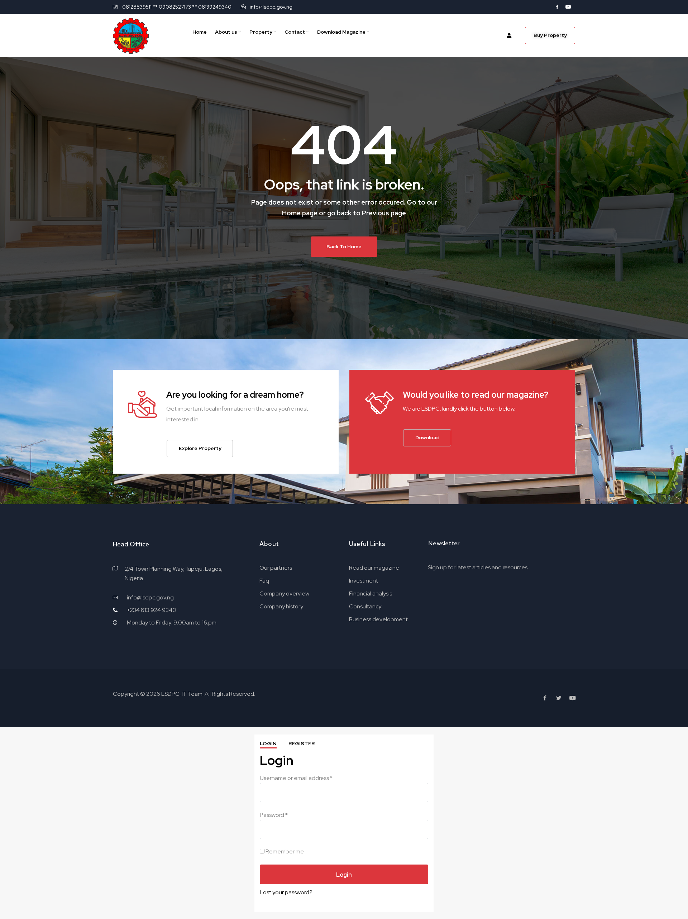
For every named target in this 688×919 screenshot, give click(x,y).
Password (274, 815)
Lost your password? (286, 892)
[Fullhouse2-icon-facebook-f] (557, 7)
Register (301, 743)
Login (268, 743)
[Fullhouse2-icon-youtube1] (568, 7)
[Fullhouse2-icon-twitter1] (558, 697)
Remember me (284, 851)
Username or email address (296, 778)
